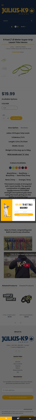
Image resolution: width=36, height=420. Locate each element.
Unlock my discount (23, 214)
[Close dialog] (34, 200)
